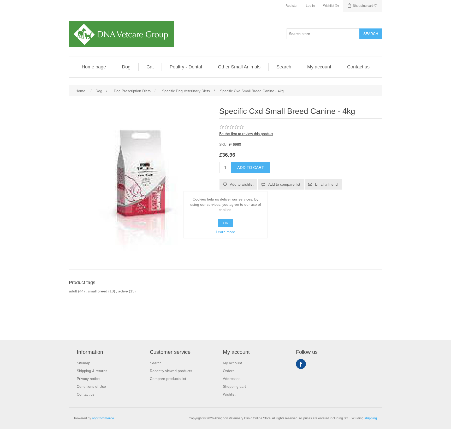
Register (292, 6)
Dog (126, 66)
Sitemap (83, 363)
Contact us (358, 66)
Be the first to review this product (246, 134)
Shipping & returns (92, 371)
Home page (94, 66)
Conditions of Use (91, 386)
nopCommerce (103, 418)
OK (225, 223)
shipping (370, 418)
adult (73, 291)
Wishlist (229, 394)
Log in (310, 6)
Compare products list (168, 379)
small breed (97, 291)
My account (319, 66)
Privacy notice (88, 379)
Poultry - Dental (186, 66)
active (123, 291)
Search (283, 66)
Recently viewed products (171, 371)
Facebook (301, 364)
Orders (228, 371)
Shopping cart (234, 386)
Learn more (225, 232)
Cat (150, 66)
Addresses (231, 379)
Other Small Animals (239, 66)
